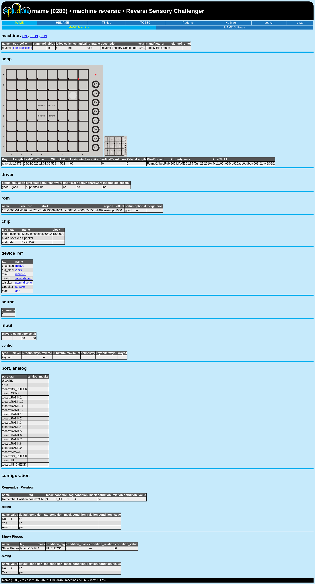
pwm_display (23, 282)
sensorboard (23, 278)
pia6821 (20, 274)
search (269, 22)
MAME (19, 22)
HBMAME (62, 22)
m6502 (19, 265)
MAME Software (234, 27)
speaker (20, 286)
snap (300, 22)
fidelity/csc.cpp (22, 47)
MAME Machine (79, 27)
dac (17, 290)
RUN (43, 36)
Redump (188, 22)
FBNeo (106, 22)
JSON (34, 36)
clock (18, 270)
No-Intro (230, 22)
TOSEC (145, 22)
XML (25, 36)
